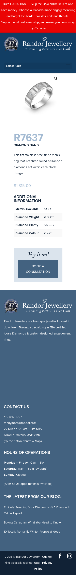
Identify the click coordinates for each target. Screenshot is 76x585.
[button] (55, 78)
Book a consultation (38, 269)
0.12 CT (49, 217)
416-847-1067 (13, 417)
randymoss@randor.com (20, 423)
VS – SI (49, 225)
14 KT (47, 209)
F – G (48, 233)
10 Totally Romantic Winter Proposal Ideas (32, 531)
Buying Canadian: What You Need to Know (32, 522)
